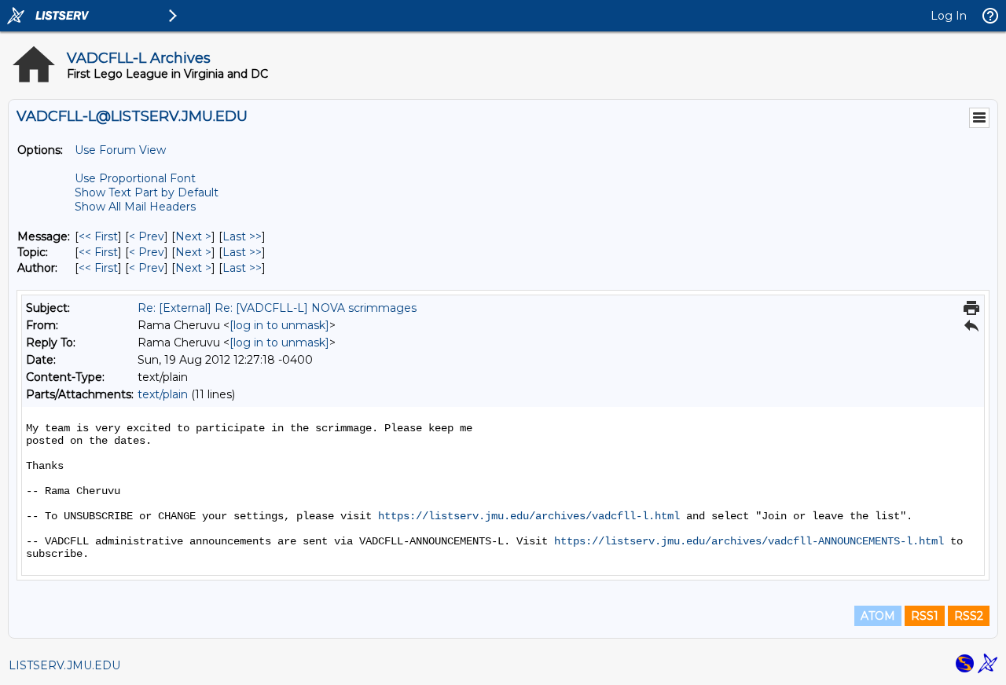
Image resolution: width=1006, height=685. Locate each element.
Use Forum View (120, 150)
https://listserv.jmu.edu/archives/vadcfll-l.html (529, 516)
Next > (193, 236)
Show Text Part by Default (146, 192)
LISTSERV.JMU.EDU (64, 665)
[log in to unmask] (279, 325)
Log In (949, 16)
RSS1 (924, 616)
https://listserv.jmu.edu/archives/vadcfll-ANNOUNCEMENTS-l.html (749, 541)
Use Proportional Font (135, 178)
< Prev (146, 236)
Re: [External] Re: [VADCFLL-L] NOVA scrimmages (277, 308)
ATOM (878, 616)
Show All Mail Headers (135, 207)
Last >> (242, 236)
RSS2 (968, 616)
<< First (98, 236)
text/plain (163, 394)
